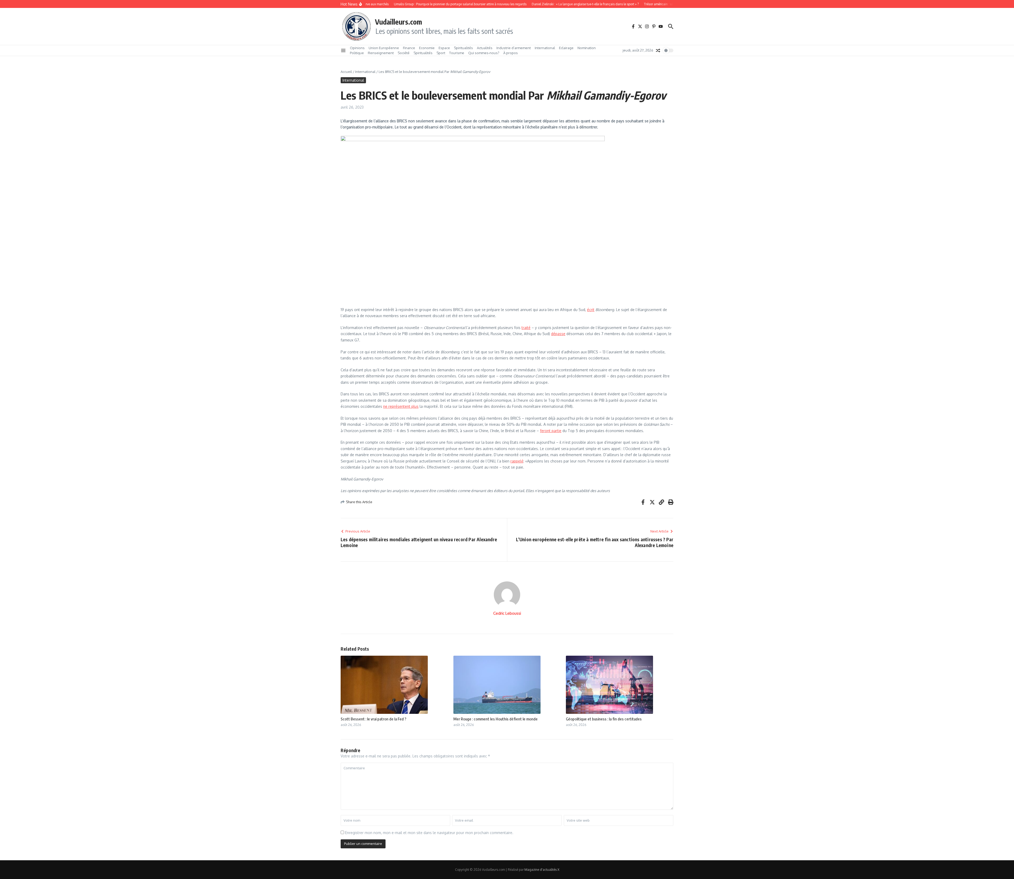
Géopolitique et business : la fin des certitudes (604, 718)
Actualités (484, 48)
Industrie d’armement (513, 48)
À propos (510, 53)
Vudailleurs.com (398, 21)
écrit (590, 309)
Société (404, 53)
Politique (357, 53)
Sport (440, 53)
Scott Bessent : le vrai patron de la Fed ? (373, 718)
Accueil (346, 72)
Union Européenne (384, 48)
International (545, 48)
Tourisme (456, 53)
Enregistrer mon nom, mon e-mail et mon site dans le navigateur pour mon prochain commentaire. (429, 832)
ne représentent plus (401, 406)
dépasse (558, 333)
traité (526, 327)
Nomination (587, 48)
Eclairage (566, 48)
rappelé (516, 461)
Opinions (357, 48)
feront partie (550, 430)
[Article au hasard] (658, 50)
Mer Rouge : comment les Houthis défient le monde (495, 718)
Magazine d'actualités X (541, 870)
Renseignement (381, 53)
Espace (444, 48)
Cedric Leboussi (507, 613)
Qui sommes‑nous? (483, 53)
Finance (409, 48)
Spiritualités (463, 48)
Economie (427, 48)
